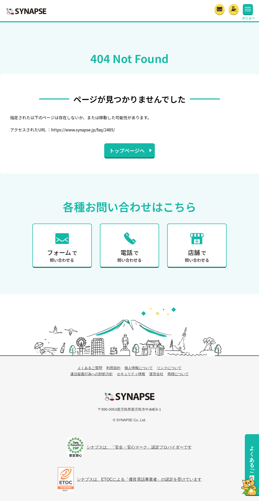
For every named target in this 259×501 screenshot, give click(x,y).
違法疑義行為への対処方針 (91, 374)
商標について (178, 374)
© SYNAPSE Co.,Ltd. (129, 420)
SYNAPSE (26, 11)
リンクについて (169, 368)
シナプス (129, 396)
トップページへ (127, 150)
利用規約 (113, 368)
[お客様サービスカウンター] (234, 9)
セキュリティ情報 (131, 374)
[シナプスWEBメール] (219, 9)
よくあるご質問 (252, 456)
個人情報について (138, 368)
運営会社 (156, 374)
